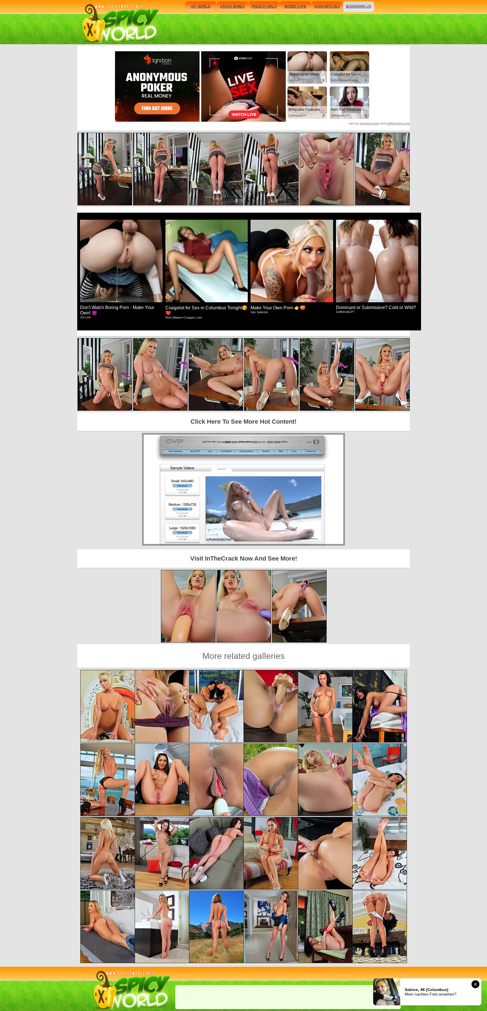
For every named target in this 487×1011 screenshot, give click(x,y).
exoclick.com (369, 123)
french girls (264, 6)
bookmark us (358, 6)
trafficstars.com (398, 123)
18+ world (201, 6)
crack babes (232, 6)
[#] (131, 989)
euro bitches (327, 6)
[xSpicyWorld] (120, 22)
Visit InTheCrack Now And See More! (243, 558)
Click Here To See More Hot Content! (243, 421)
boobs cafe (295, 6)
